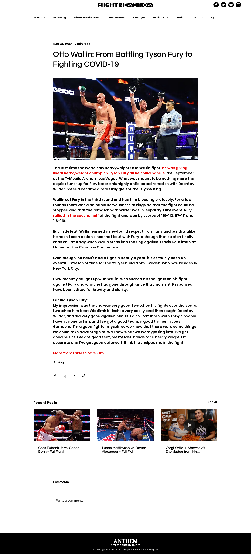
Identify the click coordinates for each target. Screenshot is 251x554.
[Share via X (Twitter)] (64, 376)
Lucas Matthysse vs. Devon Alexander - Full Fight (124, 449)
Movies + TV (161, 17)
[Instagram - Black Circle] (238, 4)
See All (213, 402)
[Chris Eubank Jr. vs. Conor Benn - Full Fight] (62, 425)
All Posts (39, 17)
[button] (213, 17)
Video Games (116, 17)
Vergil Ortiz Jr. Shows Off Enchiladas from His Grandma (185, 449)
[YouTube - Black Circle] (231, 4)
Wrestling (59, 17)
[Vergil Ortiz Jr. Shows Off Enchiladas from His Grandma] (189, 425)
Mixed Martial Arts (86, 17)
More (196, 17)
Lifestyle (139, 17)
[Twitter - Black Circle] (223, 4)
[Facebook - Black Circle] (216, 4)
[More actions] (195, 43)
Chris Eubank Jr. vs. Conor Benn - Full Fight (58, 449)
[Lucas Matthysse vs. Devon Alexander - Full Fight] (125, 425)
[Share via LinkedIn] (74, 376)
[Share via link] (83, 376)
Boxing (181, 17)
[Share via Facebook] (55, 376)
